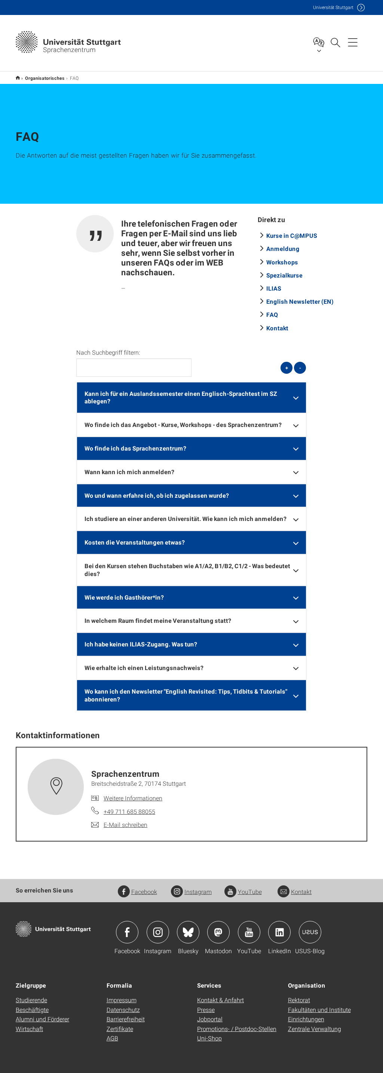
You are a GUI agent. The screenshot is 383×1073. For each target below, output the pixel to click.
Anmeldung (283, 248)
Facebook (144, 891)
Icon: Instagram (158, 932)
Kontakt (277, 328)
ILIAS (273, 288)
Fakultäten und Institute (319, 1009)
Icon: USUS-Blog (310, 932)
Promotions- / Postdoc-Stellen (236, 1029)
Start (18, 78)
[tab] (191, 397)
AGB (112, 1038)
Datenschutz (123, 1009)
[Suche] (335, 42)
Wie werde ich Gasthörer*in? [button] (124, 597)
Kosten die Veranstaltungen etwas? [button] (135, 542)
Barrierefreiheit (126, 1019)
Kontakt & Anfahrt (220, 1000)
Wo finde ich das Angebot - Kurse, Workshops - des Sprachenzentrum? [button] (183, 424)
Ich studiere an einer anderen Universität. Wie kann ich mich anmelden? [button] (186, 518)
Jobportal (210, 1019)
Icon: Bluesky (188, 932)
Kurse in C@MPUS (291, 235)
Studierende (31, 1000)
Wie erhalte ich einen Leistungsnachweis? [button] (144, 668)
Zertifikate (120, 1029)
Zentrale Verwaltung (314, 1029)
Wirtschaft (29, 1029)
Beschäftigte (32, 1009)
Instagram (198, 891)
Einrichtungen (306, 1019)
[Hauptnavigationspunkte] (353, 42)
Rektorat (299, 1000)
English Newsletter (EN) (300, 301)
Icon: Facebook (127, 932)
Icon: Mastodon (218, 932)
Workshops (282, 262)
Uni (333, 7)
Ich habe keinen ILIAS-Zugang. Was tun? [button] (141, 644)
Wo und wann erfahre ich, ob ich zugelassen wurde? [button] (157, 495)
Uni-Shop (209, 1038)
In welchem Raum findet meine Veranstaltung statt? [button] (158, 620)
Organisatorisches (45, 78)
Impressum (122, 1000)
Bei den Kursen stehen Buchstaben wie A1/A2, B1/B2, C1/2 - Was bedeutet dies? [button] (187, 570)
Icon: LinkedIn (279, 932)
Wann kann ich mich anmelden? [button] (129, 472)
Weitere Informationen (133, 798)
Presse (206, 1009)
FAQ (272, 314)
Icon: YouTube (249, 932)
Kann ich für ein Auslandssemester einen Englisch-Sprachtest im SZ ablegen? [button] (181, 397)
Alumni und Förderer (42, 1019)
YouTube (250, 891)
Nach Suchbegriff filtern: (108, 352)
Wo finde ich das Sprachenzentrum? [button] (135, 448)
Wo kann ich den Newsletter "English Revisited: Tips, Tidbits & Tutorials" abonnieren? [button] (186, 695)
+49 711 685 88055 (129, 811)
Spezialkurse (284, 275)
